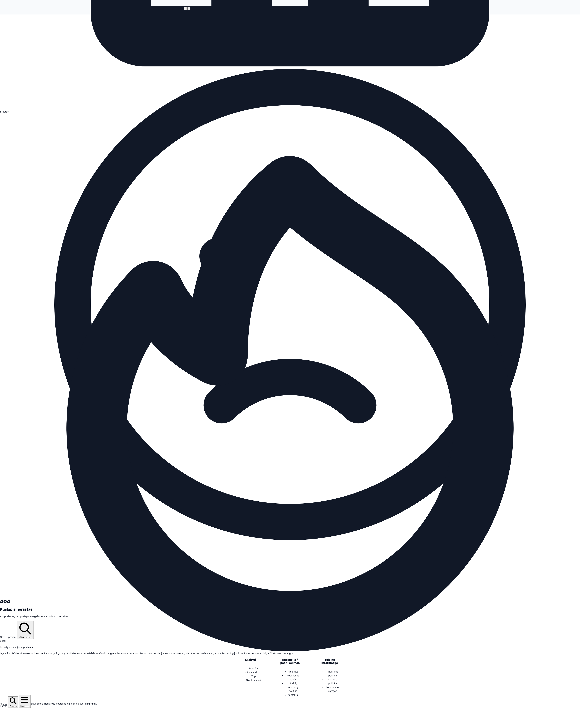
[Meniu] (185, 8)
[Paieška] (188, 8)
